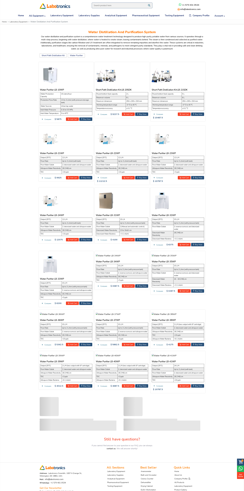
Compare (47, 119)
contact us (111, 448)
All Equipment (36, 15)
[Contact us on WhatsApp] (240, 468)
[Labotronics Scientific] (55, 4)
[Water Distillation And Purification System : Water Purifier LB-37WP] (108, 313)
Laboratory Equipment (62, 15)
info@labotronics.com (190, 9)
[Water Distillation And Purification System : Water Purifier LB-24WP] (50, 200)
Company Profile (200, 15)
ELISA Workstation (148, 490)
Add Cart (73, 119)
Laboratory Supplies (89, 15)
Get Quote (240, 475)
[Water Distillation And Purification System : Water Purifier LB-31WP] (106, 200)
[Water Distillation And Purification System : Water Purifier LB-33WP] (50, 263)
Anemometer (146, 471)
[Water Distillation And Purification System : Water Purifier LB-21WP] (50, 138)
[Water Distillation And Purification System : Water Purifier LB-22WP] (106, 138)
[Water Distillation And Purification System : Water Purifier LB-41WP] (164, 355)
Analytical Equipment (116, 15)
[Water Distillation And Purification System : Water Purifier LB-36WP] (52, 313)
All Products (179, 482)
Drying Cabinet (147, 486)
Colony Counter (147, 479)
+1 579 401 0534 (190, 5)
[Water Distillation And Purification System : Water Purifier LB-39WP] (52, 355)
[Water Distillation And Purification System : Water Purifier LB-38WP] (164, 313)
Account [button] (219, 15)
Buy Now (87, 119)
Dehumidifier (146, 482)
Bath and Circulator (149, 475)
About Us (178, 475)
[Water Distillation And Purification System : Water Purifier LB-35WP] (164, 255)
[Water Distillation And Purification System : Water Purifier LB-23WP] (162, 138)
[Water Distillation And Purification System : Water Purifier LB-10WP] (50, 74)
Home (21, 15)
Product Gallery (180, 490)
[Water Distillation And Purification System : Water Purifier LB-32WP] (162, 200)
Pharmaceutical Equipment (146, 15)
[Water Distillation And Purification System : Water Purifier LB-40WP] (108, 355)
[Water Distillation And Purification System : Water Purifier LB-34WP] (108, 255)
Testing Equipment (174, 15)
